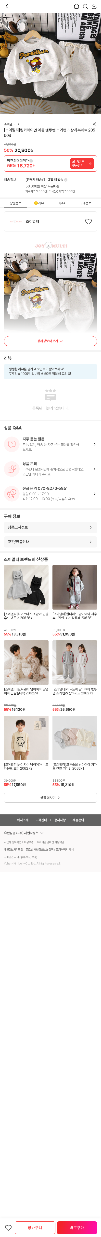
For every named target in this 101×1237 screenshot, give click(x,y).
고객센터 (41, 820)
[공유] (94, 124)
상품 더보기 (48, 798)
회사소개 (22, 820)
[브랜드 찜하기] (88, 221)
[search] (85, 6)
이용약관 (29, 842)
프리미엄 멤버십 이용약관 (50, 842)
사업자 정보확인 (12, 842)
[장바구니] (94, 6)
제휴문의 (78, 820)
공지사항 (60, 820)
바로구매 (77, 1227)
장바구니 (35, 1227)
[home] (76, 6)
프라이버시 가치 (64, 849)
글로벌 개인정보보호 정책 (39, 849)
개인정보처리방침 (13, 849)
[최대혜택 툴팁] (31, 161)
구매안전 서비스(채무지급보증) (20, 857)
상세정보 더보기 (47, 341)
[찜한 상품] (8, 1227)
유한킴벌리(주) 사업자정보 (21, 833)
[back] (7, 6)
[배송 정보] (65, 180)
